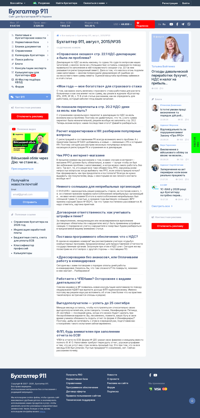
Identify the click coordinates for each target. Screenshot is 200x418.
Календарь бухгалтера (30, 55)
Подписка (142, 25)
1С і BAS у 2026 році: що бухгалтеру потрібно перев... (173, 192)
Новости (112, 374)
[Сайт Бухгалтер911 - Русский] (28, 376)
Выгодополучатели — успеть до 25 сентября (93, 303)
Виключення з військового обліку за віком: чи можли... (174, 152)
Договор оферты (76, 391)
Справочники (23, 50)
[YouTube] (155, 375)
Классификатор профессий (24, 247)
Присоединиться (22, 168)
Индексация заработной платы (29, 231)
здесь (42, 411)
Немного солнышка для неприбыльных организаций (98, 186)
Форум (19, 86)
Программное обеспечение (82, 387)
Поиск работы (24, 59)
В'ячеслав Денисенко (170, 105)
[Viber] (189, 24)
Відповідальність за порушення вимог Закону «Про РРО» (173, 132)
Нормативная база (27, 42)
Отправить (30, 202)
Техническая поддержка (80, 400)
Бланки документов (28, 46)
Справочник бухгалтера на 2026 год (31, 223)
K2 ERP (163, 185)
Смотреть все (161, 206)
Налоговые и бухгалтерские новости (30, 36)
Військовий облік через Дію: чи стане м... (29, 160)
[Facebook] (177, 24)
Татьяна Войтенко (163, 66)
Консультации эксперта (30, 68)
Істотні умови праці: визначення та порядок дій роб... (173, 112)
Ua (159, 24)
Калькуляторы (23, 253)
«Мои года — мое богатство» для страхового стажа (99, 86)
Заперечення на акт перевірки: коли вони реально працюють (173, 172)
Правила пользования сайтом (83, 395)
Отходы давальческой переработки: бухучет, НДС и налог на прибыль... (170, 77)
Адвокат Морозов (169, 125)
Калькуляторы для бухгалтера (27, 74)
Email (13, 189)
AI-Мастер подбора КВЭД (27, 81)
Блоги (19, 63)
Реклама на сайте (117, 383)
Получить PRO (74, 374)
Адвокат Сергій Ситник (171, 165)
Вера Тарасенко (168, 145)
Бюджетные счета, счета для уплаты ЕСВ (30, 239)
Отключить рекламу (30, 116)
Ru (164, 24)
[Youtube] (171, 24)
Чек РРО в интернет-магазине (81, 155)
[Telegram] (183, 24)
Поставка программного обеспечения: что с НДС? (97, 237)
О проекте (113, 379)
